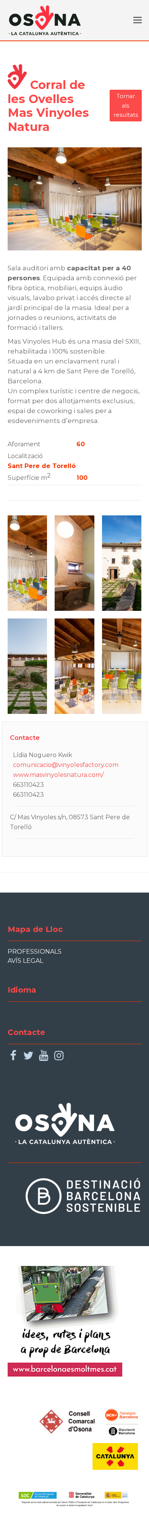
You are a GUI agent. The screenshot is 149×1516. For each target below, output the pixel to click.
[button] (137, 20)
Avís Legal (25, 960)
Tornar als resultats (125, 105)
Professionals (35, 951)
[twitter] (28, 1055)
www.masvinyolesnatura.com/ (58, 774)
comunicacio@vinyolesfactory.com (65, 764)
